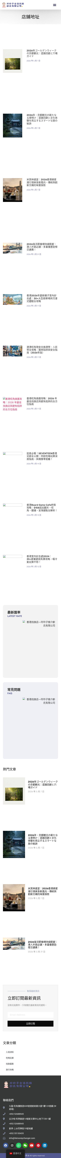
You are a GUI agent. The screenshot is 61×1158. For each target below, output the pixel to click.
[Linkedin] (44, 1145)
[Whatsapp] (18, 1145)
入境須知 (10, 1052)
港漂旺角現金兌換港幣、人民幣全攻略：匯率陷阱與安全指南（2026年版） (42, 350)
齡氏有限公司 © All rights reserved (31, 1155)
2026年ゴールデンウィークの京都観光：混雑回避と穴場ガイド (42, 53)
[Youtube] (31, 1145)
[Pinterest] (38, 1145)
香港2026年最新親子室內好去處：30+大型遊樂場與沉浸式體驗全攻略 (42, 298)
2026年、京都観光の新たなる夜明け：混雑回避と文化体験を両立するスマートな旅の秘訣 (42, 119)
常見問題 (13, 689)
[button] (54, 4)
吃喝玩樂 (10, 1058)
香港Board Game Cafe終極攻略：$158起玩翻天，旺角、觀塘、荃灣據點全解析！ (42, 508)
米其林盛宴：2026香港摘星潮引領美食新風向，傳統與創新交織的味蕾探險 (42, 182)
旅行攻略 (10, 1069)
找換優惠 (10, 1064)
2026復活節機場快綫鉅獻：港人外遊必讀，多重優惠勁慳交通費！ (42, 247)
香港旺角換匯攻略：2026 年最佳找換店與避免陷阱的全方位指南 (42, 401)
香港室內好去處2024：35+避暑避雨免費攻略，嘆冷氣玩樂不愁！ (42, 559)
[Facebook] (5, 1145)
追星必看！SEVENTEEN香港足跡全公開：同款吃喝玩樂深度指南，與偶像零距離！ (42, 456)
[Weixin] (25, 1145)
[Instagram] (12, 1145)
